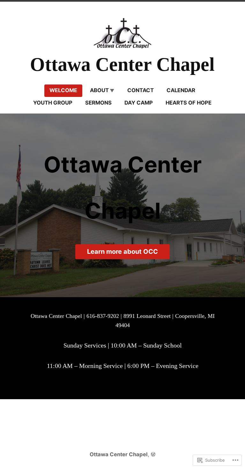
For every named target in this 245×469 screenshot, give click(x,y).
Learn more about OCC (122, 251)
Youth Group (52, 102)
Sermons (98, 102)
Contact (140, 90)
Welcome (63, 90)
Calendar (181, 90)
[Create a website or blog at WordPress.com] (153, 454)
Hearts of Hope (189, 102)
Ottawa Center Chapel (122, 64)
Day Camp (138, 102)
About (99, 90)
